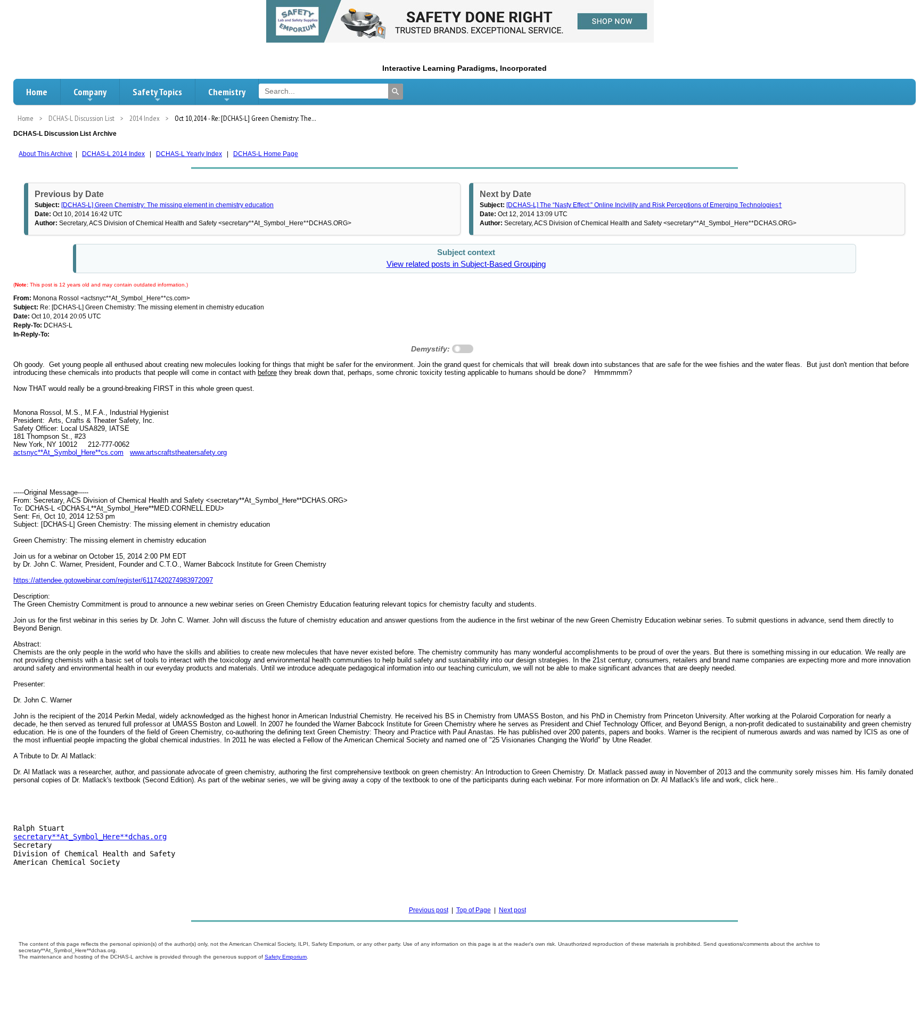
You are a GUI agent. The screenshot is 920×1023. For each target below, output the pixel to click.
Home (36, 92)
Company (89, 92)
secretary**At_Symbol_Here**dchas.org (90, 836)
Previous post (428, 910)
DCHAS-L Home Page (265, 154)
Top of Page (473, 910)
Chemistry (226, 92)
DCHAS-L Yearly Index (189, 154)
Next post (512, 910)
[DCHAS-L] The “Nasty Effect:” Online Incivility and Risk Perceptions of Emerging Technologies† (644, 205)
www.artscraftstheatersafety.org (178, 452)
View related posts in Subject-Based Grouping (466, 264)
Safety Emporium (286, 957)
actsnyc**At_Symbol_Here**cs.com (68, 452)
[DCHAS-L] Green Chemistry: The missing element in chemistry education (167, 205)
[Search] (395, 92)
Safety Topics (157, 92)
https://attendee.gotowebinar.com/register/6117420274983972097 (113, 580)
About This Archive (45, 154)
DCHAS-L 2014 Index (113, 154)
